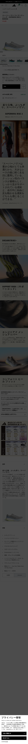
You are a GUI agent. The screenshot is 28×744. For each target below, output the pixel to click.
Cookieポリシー (10, 729)
